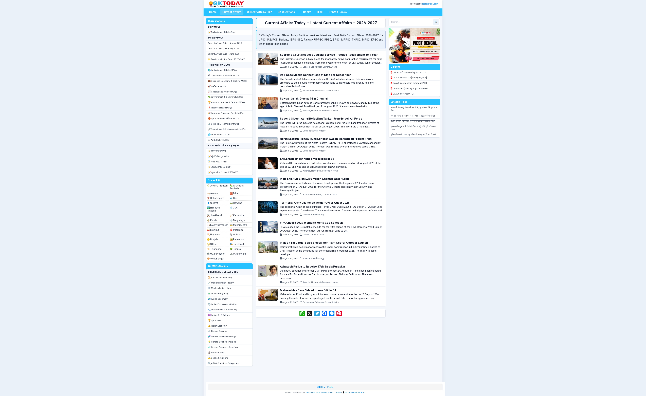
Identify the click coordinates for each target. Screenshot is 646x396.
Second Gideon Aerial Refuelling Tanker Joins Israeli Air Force (321, 118)
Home (213, 12)
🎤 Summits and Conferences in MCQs (226, 129)
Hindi (320, 12)
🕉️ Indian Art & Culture (219, 315)
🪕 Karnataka (237, 215)
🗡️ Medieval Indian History (221, 282)
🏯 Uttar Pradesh (216, 253)
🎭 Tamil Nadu (237, 244)
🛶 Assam (212, 193)
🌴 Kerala (212, 220)
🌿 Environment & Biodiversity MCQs (225, 97)
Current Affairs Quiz (259, 12)
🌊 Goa (233, 198)
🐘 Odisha (235, 234)
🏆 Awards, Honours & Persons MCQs (226, 102)
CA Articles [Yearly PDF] (403, 93)
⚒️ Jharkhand (214, 215)
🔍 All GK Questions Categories (223, 363)
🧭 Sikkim (212, 244)
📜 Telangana (214, 249)
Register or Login (430, 4)
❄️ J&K (233, 207)
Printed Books (338, 12)
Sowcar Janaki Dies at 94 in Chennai (304, 98)
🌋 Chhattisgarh (215, 198)
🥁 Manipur (213, 230)
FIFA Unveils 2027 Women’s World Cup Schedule (312, 222)
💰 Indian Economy (217, 326)
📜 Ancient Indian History (220, 277)
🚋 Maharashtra (238, 225)
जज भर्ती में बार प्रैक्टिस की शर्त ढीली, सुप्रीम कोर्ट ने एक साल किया (414, 109)
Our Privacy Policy (325, 392)
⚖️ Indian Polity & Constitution (222, 304)
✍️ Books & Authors (218, 358)
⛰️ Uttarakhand (238, 253)
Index (338, 392)
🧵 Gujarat (212, 203)
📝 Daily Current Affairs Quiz (221, 32)
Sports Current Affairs (313, 234)
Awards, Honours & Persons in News (320, 110)
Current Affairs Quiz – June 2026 (223, 54)
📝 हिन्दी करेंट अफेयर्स (217, 151)
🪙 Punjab (212, 239)
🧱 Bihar (234, 193)
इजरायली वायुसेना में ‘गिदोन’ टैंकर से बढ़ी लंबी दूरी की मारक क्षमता (413, 127)
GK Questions (286, 12)
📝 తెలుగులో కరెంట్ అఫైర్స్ (219, 167)
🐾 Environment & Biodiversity (222, 309)
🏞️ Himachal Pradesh (213, 209)
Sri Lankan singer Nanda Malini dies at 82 (307, 158)
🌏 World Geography (218, 299)
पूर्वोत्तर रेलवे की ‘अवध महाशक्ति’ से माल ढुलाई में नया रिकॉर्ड (413, 134)
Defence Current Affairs (314, 130)
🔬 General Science (217, 331)
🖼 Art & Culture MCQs (218, 140)
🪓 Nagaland (213, 234)
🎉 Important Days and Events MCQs (225, 113)
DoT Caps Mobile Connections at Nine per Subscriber (315, 75)
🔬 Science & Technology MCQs (223, 124)
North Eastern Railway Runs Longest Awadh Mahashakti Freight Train (326, 138)
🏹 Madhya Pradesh (217, 225)
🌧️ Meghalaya (237, 220)
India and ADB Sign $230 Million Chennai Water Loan (314, 178)
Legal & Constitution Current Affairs (320, 67)
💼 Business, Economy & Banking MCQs (227, 81)
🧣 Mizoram (236, 230)
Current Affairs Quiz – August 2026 (225, 43)
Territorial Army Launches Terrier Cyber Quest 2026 (315, 202)
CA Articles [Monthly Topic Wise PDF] (410, 88)
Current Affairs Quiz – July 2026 (223, 48)
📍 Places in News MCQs (220, 107)
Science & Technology (313, 214)
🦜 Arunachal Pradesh (237, 187)
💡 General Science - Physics (222, 342)
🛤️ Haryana (236, 203)
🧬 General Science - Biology (222, 336)
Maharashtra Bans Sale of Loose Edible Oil (308, 290)
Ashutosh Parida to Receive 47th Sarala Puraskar (312, 266)
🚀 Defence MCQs (217, 86)
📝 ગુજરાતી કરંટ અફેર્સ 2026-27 (223, 172)
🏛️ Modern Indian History (220, 288)
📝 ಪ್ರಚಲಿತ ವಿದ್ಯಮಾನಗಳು (219, 156)
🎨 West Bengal (215, 258)
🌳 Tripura (235, 249)
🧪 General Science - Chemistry (223, 347)
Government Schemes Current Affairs (321, 90)
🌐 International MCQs (218, 134)
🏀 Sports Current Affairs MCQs (223, 118)
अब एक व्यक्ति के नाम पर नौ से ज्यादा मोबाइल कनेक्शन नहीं (413, 116)
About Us (311, 392)
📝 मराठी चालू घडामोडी (217, 161)
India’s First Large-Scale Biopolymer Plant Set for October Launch (324, 242)
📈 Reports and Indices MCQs (222, 91)
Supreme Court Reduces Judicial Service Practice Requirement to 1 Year (329, 54)
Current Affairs (231, 12)
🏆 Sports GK (214, 320)
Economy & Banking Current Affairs (320, 194)
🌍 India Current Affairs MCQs (222, 70)
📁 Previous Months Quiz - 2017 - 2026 (226, 59)
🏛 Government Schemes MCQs (223, 75)
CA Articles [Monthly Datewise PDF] (409, 83)
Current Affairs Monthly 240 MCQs (409, 72)
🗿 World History (216, 352)
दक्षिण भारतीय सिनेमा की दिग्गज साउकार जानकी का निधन (413, 121)
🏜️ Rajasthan (237, 239)
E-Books (306, 12)
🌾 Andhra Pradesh (217, 185)
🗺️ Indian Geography (218, 293)
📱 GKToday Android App (353, 392)
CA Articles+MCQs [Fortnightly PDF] (409, 77)
